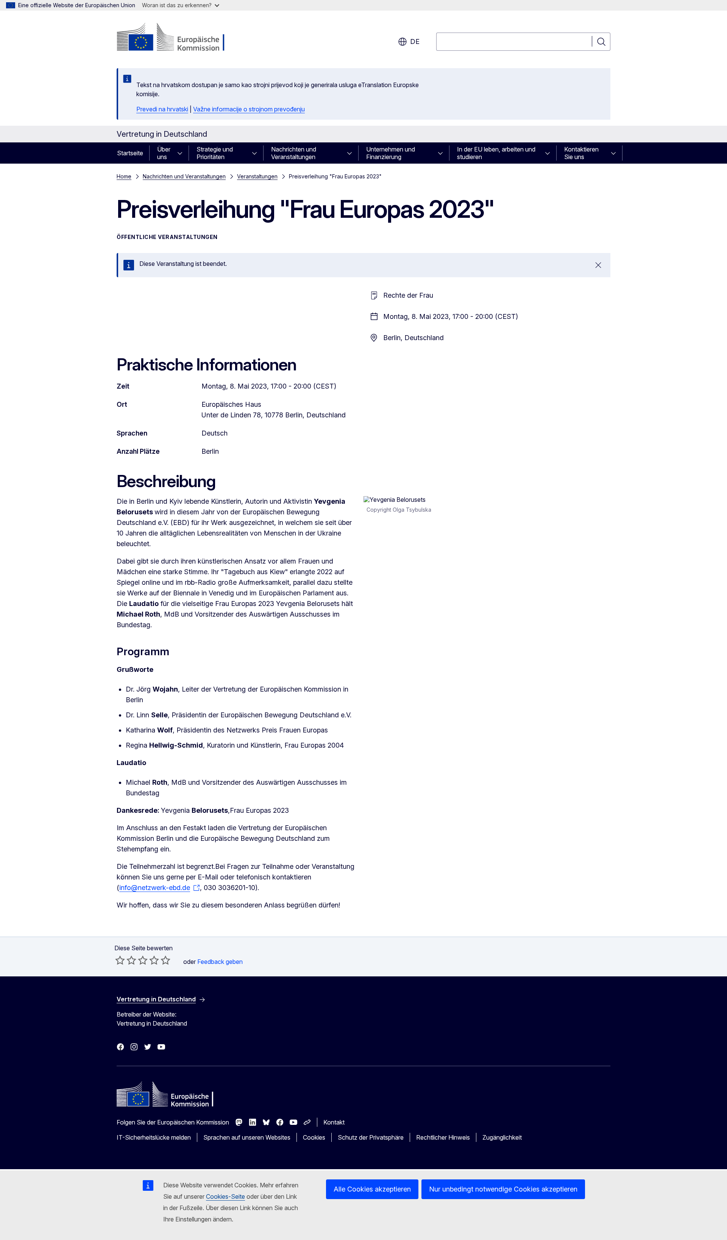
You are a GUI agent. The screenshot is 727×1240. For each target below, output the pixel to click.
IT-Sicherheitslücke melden (154, 1137)
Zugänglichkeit (502, 1137)
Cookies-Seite (225, 1196)
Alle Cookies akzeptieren (372, 1189)
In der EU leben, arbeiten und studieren (496, 153)
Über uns (163, 153)
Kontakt (334, 1122)
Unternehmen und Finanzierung (390, 153)
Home (124, 176)
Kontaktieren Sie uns (581, 153)
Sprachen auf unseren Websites (246, 1137)
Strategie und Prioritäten (215, 153)
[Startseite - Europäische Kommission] (178, 38)
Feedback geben (220, 961)
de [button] (415, 41)
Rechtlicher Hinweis (443, 1137)
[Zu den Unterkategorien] (182, 153)
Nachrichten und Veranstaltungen (293, 153)
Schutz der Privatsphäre (371, 1137)
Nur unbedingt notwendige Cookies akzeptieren (503, 1189)
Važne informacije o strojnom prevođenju (249, 109)
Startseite (130, 153)
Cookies (314, 1137)
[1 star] (120, 960)
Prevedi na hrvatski (162, 109)
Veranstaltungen (257, 176)
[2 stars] (125, 960)
